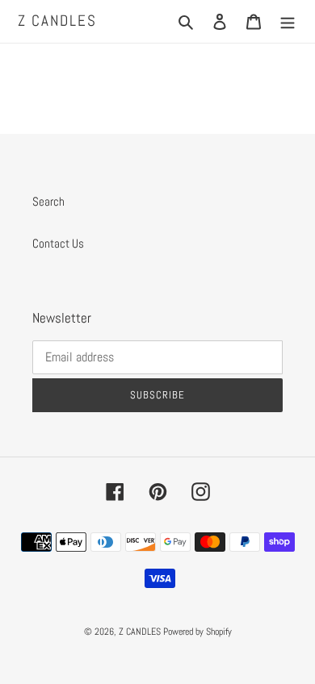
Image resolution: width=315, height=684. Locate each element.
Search (48, 201)
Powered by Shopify (197, 631)
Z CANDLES (57, 21)
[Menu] (287, 21)
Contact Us (58, 243)
